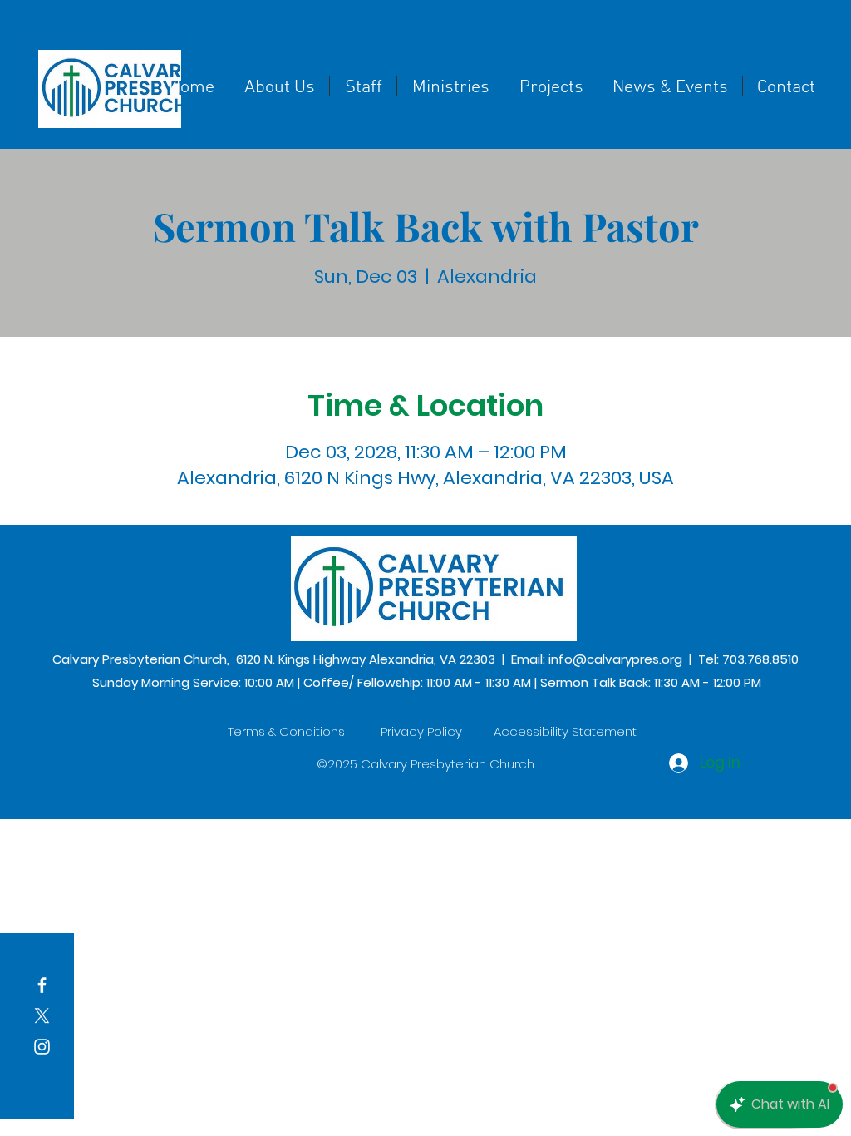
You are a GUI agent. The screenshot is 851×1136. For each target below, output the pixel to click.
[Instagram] (42, 1046)
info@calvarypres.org (615, 659)
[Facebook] (42, 985)
